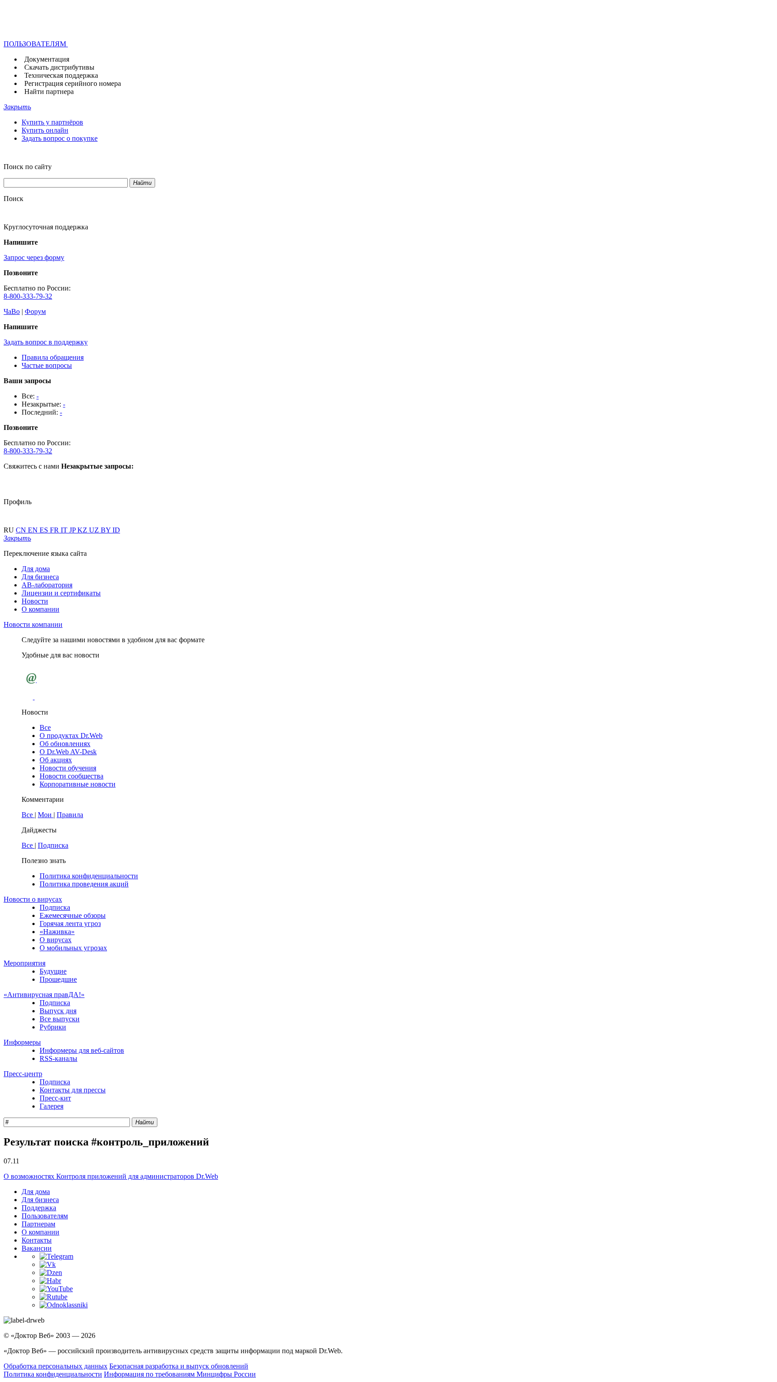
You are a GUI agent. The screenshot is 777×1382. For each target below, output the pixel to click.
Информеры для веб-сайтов (82, 1050)
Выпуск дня (58, 1011)
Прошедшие (58, 979)
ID (116, 530)
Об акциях (56, 760)
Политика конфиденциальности (89, 876)
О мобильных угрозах (73, 948)
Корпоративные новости (78, 784)
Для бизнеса (40, 577)
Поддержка (39, 1208)
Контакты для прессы (73, 1090)
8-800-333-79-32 (28, 296)
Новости (35, 601)
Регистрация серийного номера (72, 83)
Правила (70, 814)
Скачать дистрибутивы (59, 67)
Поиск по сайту (28, 166)
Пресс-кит (55, 1098)
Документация (46, 59)
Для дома (36, 568)
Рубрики (53, 1027)
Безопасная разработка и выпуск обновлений (178, 1366)
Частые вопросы (47, 365)
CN (22, 530)
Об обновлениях (65, 743)
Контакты (37, 1240)
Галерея (51, 1106)
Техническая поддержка (61, 75)
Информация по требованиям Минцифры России (180, 1374)
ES (45, 530)
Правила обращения (53, 357)
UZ (95, 530)
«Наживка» (57, 931)
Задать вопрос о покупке (60, 138)
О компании (40, 609)
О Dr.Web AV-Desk (68, 752)
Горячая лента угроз (70, 923)
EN (34, 530)
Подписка (53, 845)
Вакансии (37, 1248)
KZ (83, 530)
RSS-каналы (58, 1058)
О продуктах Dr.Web (71, 735)
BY (106, 530)
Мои (46, 814)
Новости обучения (68, 768)
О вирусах (55, 940)
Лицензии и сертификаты (61, 593)
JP (73, 530)
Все (45, 727)
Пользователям (45, 1216)
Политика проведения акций (84, 884)
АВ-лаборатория (47, 585)
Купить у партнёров (52, 122)
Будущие (53, 971)
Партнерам (38, 1224)
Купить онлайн (45, 130)
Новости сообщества (71, 776)
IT (65, 530)
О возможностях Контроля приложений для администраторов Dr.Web (111, 1176)
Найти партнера (49, 91)
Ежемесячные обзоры (73, 915)
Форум (35, 311)
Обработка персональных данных (55, 1366)
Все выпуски (60, 1019)
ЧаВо (12, 311)
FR (55, 530)
